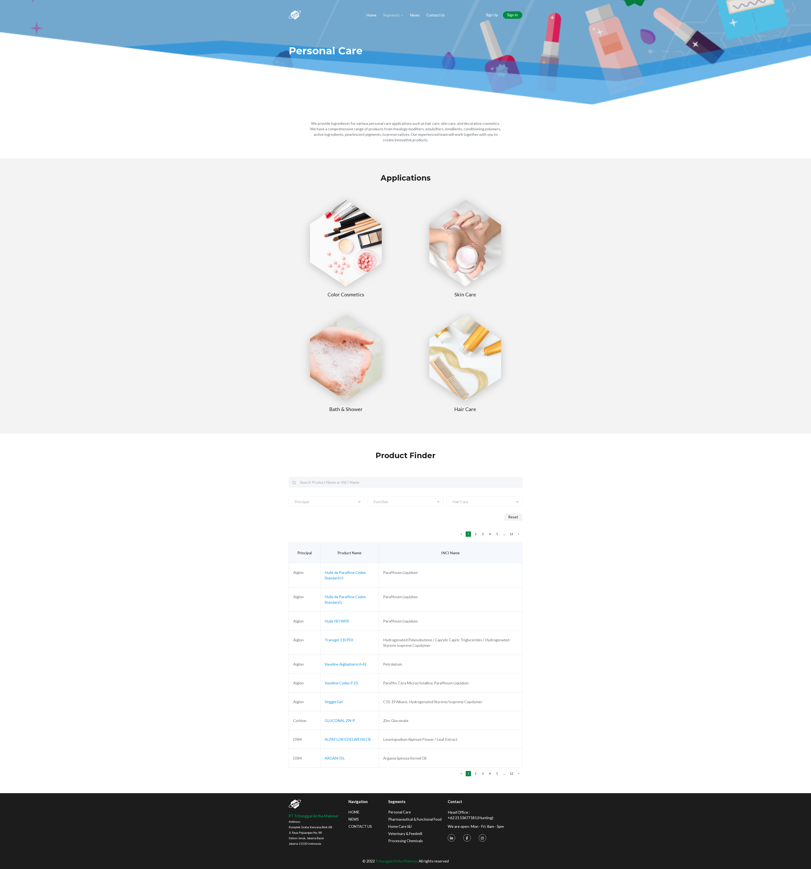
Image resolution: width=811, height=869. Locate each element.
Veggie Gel (334, 701)
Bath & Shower (346, 409)
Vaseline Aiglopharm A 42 (345, 664)
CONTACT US (360, 826)
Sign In (512, 14)
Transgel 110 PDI (339, 639)
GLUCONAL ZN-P (340, 720)
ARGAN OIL (335, 758)
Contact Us (435, 15)
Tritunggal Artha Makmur (396, 861)
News (415, 15)
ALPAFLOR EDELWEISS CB (348, 739)
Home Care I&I (400, 826)
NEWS (353, 819)
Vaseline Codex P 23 (341, 683)
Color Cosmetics (346, 294)
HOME (353, 812)
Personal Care (399, 812)
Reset (513, 517)
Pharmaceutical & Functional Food (415, 819)
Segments (391, 15)
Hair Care (465, 409)
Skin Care (465, 294)
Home (371, 15)
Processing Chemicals (405, 841)
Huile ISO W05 (337, 621)
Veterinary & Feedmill (405, 833)
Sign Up (492, 14)
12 (511, 534)
